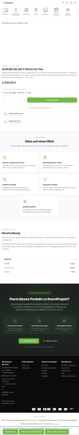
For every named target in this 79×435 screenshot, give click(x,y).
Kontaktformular (30, 341)
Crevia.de (56, 424)
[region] (39, 42)
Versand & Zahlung (68, 365)
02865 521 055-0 (10, 376)
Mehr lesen (30, 77)
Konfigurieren (10, 432)
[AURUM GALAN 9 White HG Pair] (39, 42)
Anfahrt (44, 373)
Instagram (45, 376)
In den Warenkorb (52, 100)
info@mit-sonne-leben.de (8, 393)
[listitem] (5, 11)
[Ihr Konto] (67, 3)
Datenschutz (65, 371)
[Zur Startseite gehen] (31, 2)
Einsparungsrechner (48, 368)
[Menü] (75, 3)
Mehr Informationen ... (65, 428)
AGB (62, 373)
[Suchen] (63, 3)
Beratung (44, 365)
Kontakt (44, 371)
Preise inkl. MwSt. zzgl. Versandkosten (13, 89)
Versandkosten (34, 420)
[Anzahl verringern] (4, 100)
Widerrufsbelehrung (68, 376)
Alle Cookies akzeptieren (56, 432)
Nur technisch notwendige (31, 432)
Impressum (65, 368)
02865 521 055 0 (52, 341)
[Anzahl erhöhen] (24, 100)
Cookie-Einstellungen (39, 416)
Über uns (25, 365)
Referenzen (26, 368)
